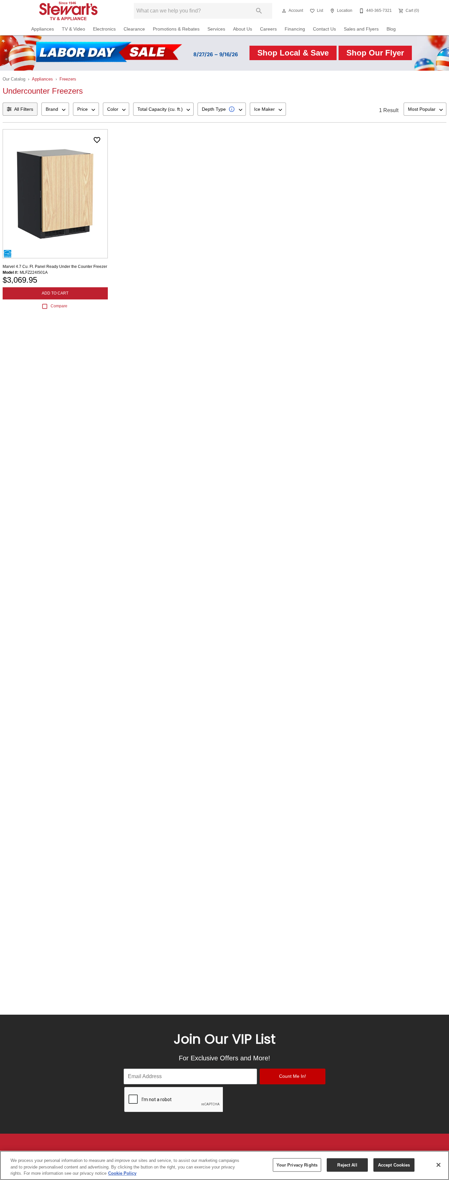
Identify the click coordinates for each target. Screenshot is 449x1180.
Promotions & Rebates (176, 29)
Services (216, 29)
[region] (224, 1165)
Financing (295, 29)
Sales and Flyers (361, 29)
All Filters (23, 109)
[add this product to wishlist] (97, 140)
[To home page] (72, 11)
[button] (284, 11)
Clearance (134, 29)
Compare (59, 306)
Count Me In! (292, 1076)
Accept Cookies (394, 1164)
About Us (242, 29)
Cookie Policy (122, 1173)
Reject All (347, 1164)
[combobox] (55, 109)
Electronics (104, 29)
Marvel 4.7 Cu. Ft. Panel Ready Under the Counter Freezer (55, 266)
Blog (391, 29)
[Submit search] (259, 11)
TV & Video (73, 29)
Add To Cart (55, 293)
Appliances (42, 29)
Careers (268, 29)
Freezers (67, 79)
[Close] (438, 1165)
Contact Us (324, 29)
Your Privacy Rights (297, 1164)
